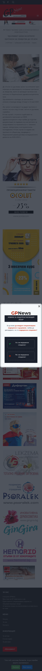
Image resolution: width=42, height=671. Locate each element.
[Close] (39, 306)
